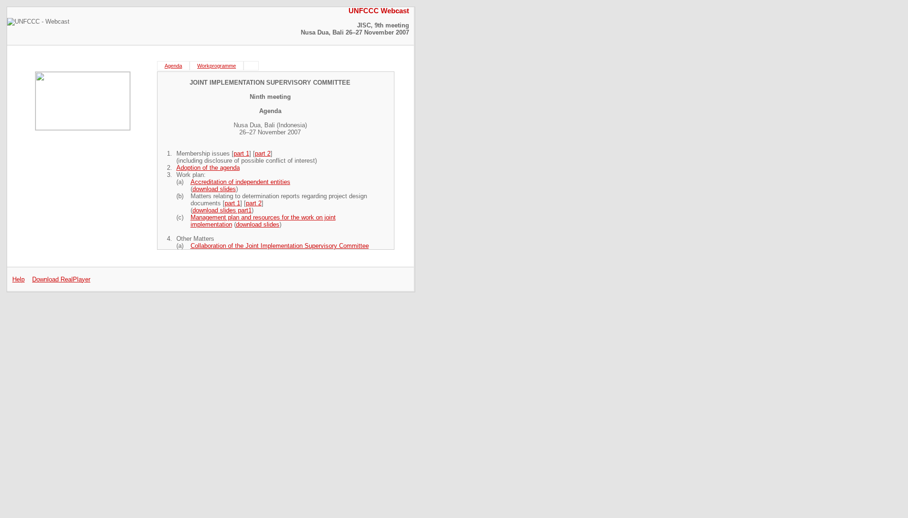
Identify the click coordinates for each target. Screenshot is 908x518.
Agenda (173, 66)
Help (18, 279)
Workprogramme (216, 66)
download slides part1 (222, 210)
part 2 (263, 153)
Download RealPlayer (61, 279)
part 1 (241, 153)
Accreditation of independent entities (240, 181)
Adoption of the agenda (208, 167)
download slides (214, 189)
